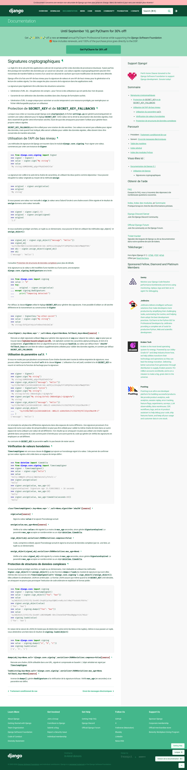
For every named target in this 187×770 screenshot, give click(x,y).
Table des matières (138, 143)
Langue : (178, 752)
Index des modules (143, 203)
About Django (13, 719)
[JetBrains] (133, 309)
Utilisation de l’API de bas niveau (146, 107)
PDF (156, 255)
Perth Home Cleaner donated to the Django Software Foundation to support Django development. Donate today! (157, 76)
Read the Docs (142, 258)
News (82, 11)
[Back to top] (181, 765)
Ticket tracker (134, 236)
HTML (151, 255)
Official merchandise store (160, 728)
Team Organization (16, 728)
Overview (43, 11)
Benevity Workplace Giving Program (164, 732)
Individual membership (57, 736)
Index (130, 203)
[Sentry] (133, 285)
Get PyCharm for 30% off (93, 49)
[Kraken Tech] (133, 351)
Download (55, 11)
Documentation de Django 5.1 (143, 166)
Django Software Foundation (20, 732)
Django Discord (88, 723)
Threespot (127, 757)
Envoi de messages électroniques (97, 691)
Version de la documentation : (169, 759)
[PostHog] (133, 395)
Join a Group (52, 719)
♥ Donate (135, 11)
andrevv (145, 757)
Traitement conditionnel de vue (23, 691)
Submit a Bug (53, 728)
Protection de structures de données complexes (156, 121)
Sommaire (160, 203)
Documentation (70, 11)
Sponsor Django (155, 719)
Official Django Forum (138, 225)
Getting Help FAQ (89, 719)
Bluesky (118, 732)
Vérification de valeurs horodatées (150, 116)
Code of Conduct (15, 736)
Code (90, 11)
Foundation (122, 11)
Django (16, 11)
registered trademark (77, 764)
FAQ (130, 189)
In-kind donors (72, 756)
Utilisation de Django (142, 171)
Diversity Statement (16, 741)
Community (109, 11)
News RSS (119, 741)
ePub (162, 255)
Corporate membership (159, 723)
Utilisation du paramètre (148, 112)
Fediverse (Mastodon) (124, 728)
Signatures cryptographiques (142, 95)
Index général (136, 148)
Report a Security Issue (57, 732)
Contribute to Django (56, 723)
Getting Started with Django (19, 723)
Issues (98, 11)
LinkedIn (119, 736)
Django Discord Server (138, 214)
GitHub (118, 719)
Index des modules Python (141, 152)
